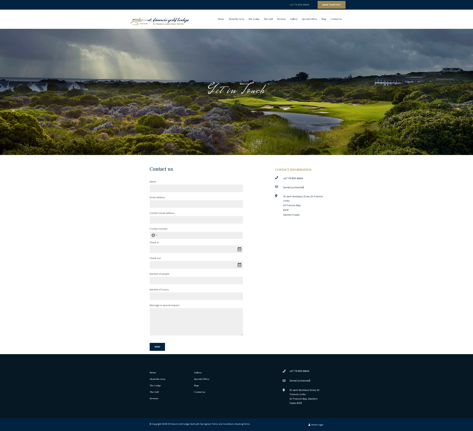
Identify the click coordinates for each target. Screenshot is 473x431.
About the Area (236, 19)
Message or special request (164, 305)
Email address (157, 197)
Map (323, 19)
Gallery (294, 19)
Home (221, 19)
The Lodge (254, 19)
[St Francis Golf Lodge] (159, 19)
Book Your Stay (331, 5)
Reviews (281, 19)
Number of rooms (159, 289)
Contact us (336, 19)
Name (153, 181)
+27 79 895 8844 (299, 5)
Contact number (158, 228)
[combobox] (154, 235)
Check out (155, 258)
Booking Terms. (242, 424)
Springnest (205, 424)
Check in (154, 242)
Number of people (159, 273)
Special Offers (309, 19)
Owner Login (317, 424)
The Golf (268, 19)
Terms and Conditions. (223, 424)
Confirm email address (162, 213)
